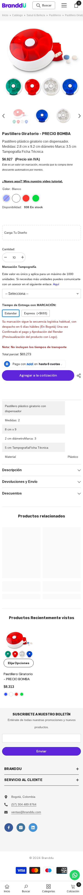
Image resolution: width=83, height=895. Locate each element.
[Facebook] (8, 827)
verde (22, 694)
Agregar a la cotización (39, 375)
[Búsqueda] (38, 5)
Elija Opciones (18, 663)
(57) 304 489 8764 (23, 804)
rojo (16, 694)
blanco (11, 694)
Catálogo (17, 15)
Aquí (56, 284)
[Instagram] (20, 827)
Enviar (41, 751)
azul (6, 694)
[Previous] (3, 116)
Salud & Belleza (36, 15)
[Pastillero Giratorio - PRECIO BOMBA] (19, 644)
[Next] (79, 116)
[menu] (64, 5)
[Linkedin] (33, 827)
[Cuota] (77, 376)
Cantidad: (8, 249)
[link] (21, 586)
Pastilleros (55, 15)
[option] (20, 115)
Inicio (5, 15)
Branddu (48, 858)
